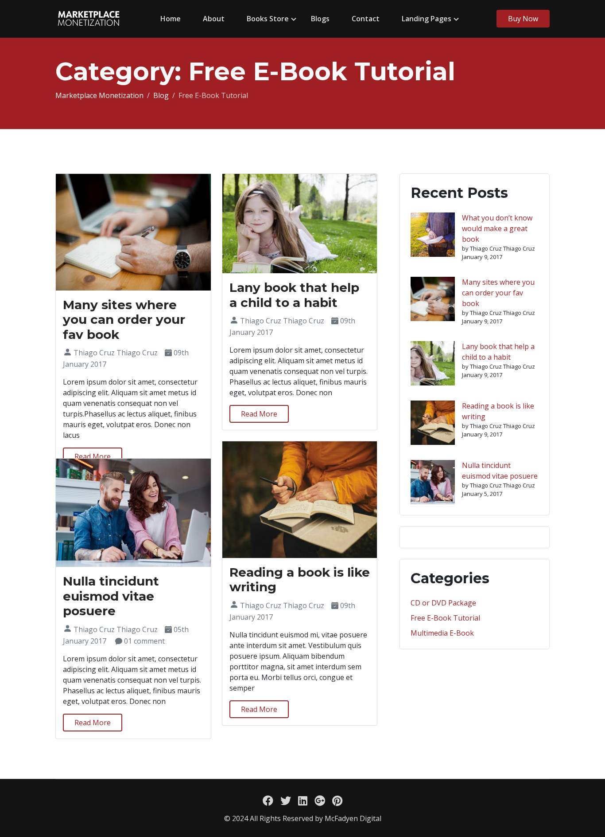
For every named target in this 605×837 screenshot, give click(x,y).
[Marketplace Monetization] (88, 19)
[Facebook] (268, 800)
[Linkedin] (302, 800)
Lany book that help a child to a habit (294, 295)
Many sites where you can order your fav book (124, 319)
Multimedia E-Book (442, 633)
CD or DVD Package (443, 603)
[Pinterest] (337, 800)
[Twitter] (285, 800)
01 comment (144, 641)
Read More (92, 456)
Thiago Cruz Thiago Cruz (116, 353)
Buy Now (523, 19)
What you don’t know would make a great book (497, 228)
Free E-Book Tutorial (445, 618)
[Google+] (319, 800)
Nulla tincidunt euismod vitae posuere (111, 596)
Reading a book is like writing (299, 580)
